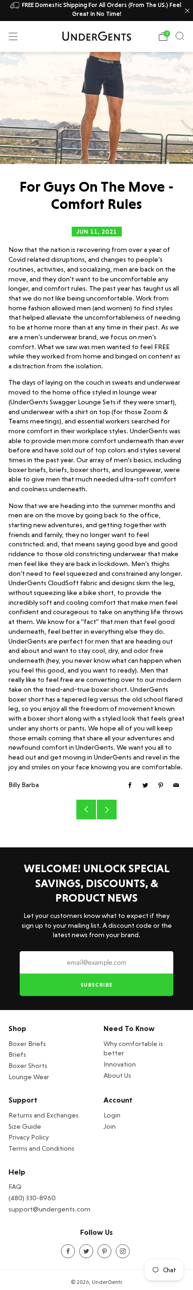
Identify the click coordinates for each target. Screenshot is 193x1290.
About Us (117, 1075)
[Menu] (13, 36)
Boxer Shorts (27, 1065)
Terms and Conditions (41, 1148)
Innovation (120, 1064)
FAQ (15, 1186)
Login (112, 1115)
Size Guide (24, 1126)
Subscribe (96, 985)
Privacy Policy (28, 1137)
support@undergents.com (49, 1209)
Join (110, 1126)
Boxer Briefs (27, 1043)
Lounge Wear (28, 1077)
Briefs (17, 1054)
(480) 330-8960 (32, 1198)
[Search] (180, 36)
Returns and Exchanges (43, 1115)
